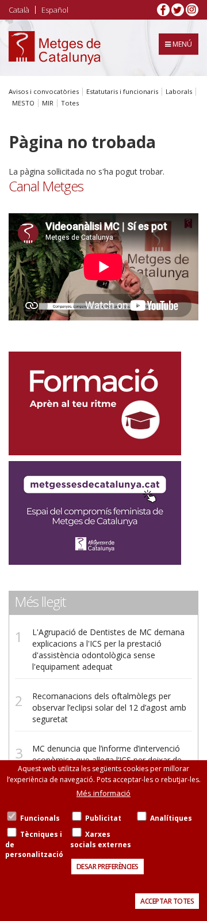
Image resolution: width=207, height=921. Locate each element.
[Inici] (55, 48)
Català (19, 10)
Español (54, 10)
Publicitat (103, 818)
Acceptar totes (167, 901)
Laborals (179, 92)
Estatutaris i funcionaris (122, 92)
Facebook (163, 9)
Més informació (103, 793)
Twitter (177, 9)
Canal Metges (46, 186)
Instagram (192, 9)
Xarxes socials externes (100, 839)
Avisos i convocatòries (44, 92)
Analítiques (171, 818)
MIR (47, 103)
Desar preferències (107, 866)
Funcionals (40, 818)
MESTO (23, 103)
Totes (70, 103)
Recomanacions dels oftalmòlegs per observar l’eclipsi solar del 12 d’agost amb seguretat (109, 707)
